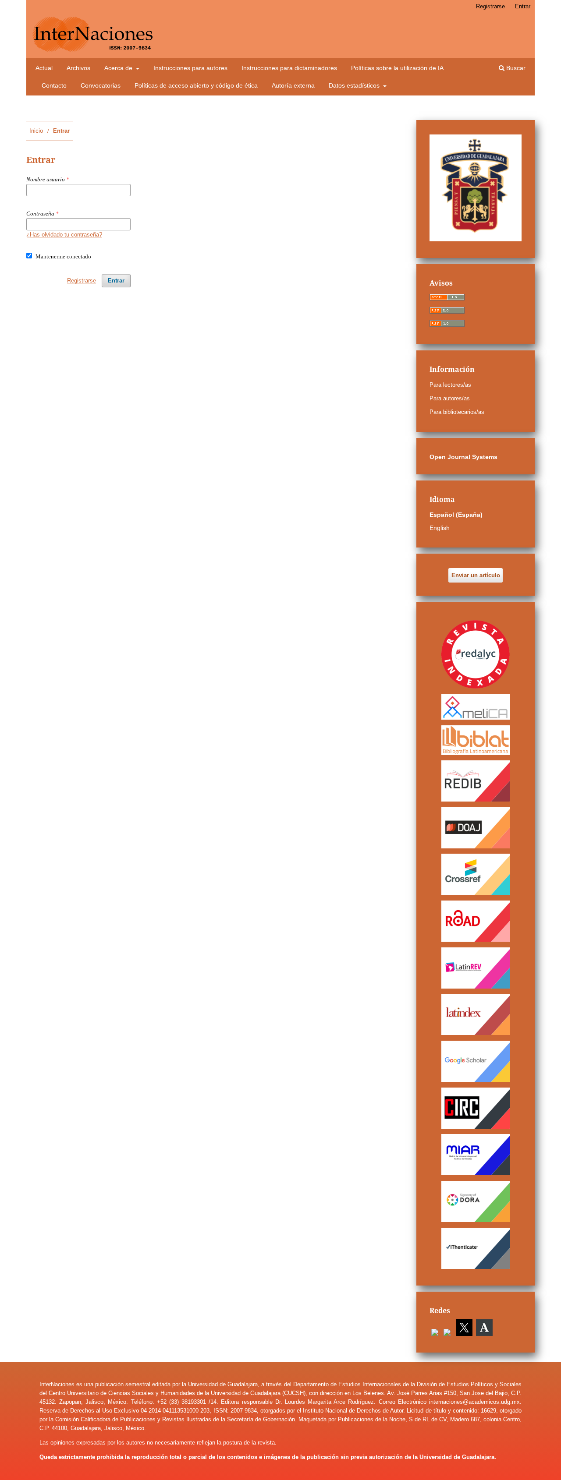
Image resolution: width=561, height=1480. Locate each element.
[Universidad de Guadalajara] (476, 239)
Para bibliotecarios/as (457, 412)
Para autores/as (450, 398)
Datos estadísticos (355, 85)
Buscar (514, 67)
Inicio (36, 130)
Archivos (78, 67)
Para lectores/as (450, 384)
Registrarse (490, 6)
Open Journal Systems (463, 456)
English (440, 527)
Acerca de (119, 67)
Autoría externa (293, 85)
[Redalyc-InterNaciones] (476, 654)
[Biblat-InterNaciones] (476, 739)
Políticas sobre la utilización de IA (397, 67)
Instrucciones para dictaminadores (289, 67)
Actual (44, 67)
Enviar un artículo (475, 575)
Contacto (54, 85)
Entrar (522, 6)
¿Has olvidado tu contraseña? (64, 234)
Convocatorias (101, 85)
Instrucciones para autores (190, 67)
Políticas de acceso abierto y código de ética (196, 85)
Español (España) (456, 514)
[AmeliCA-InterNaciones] (476, 706)
